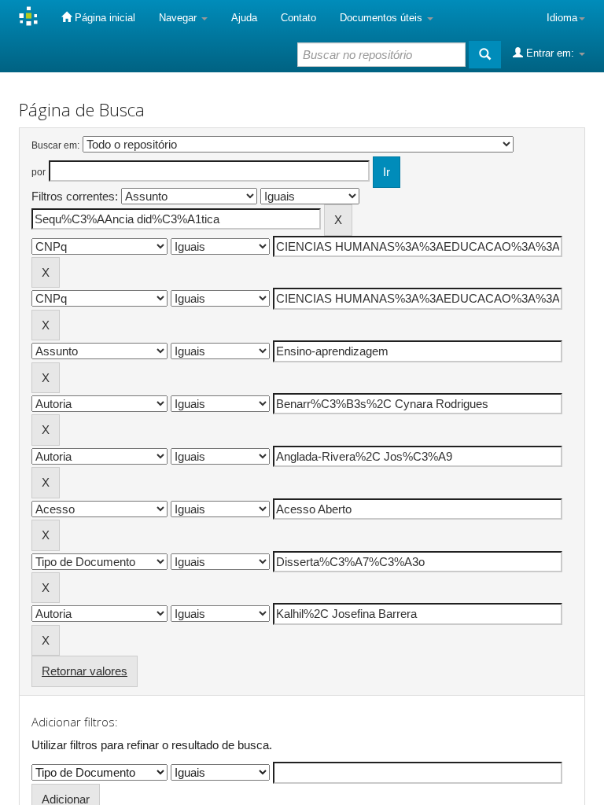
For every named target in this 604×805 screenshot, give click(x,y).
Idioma (562, 18)
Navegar (179, 18)
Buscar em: (55, 145)
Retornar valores (84, 671)
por (38, 172)
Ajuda (244, 18)
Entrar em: (550, 53)
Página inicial (103, 18)
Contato (298, 18)
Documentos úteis (382, 18)
